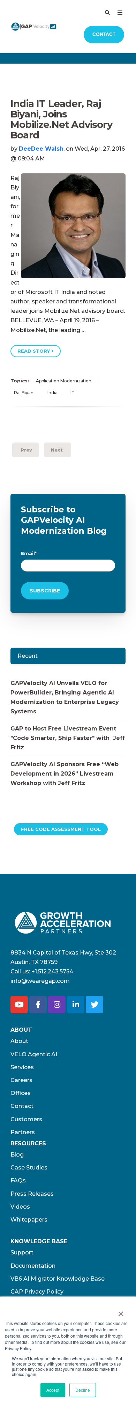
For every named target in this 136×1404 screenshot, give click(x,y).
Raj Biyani (24, 392)
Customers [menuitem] (26, 1119)
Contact (103, 34)
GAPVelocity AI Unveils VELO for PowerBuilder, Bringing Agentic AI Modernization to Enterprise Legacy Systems (64, 697)
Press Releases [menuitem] (32, 1193)
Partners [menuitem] (22, 1132)
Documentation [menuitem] (32, 1265)
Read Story (34, 351)
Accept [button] (52, 1390)
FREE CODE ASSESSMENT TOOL (61, 829)
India (52, 392)
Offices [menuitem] (20, 1093)
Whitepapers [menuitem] (28, 1219)
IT (72, 392)
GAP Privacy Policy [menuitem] (36, 1291)
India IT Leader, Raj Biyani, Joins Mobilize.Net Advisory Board (61, 119)
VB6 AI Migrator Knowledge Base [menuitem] (57, 1278)
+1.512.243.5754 (52, 971)
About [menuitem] (19, 1041)
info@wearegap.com (40, 981)
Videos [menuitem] (20, 1206)
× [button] (121, 1311)
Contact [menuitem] (21, 1106)
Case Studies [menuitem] (28, 1167)
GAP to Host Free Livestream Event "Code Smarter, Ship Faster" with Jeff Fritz (67, 738)
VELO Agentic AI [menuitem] (33, 1054)
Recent (27, 656)
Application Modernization (63, 380)
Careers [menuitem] (21, 1080)
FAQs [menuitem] (18, 1180)
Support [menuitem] (21, 1252)
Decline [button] (82, 1390)
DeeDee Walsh (41, 148)
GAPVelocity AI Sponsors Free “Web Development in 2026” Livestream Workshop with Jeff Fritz (64, 773)
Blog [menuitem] (17, 1154)
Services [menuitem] (22, 1067)
